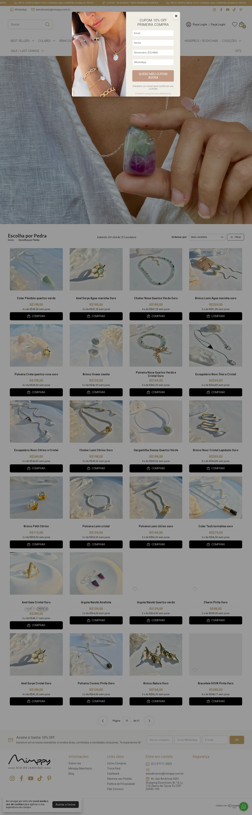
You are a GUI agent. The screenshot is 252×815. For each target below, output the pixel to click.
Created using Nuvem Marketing (153, 93)
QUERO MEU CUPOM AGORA (153, 75)
